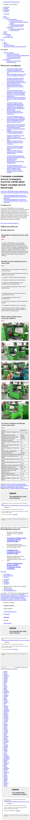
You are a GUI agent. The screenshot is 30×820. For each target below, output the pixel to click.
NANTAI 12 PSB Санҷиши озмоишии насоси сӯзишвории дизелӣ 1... (15, 171)
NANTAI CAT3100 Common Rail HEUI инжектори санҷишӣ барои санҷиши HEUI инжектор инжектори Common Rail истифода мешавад (15, 486)
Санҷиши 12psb (5, 597)
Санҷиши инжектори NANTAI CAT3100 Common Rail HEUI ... (15, 132)
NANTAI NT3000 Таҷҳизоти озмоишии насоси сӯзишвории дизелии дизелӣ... (15, 152)
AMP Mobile (21, 594)
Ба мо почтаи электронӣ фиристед (10, 223)
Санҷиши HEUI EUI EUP (16, 26)
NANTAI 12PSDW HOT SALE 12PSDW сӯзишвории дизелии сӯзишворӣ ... (15, 142)
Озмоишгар (10, 27)
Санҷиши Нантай (23, 596)
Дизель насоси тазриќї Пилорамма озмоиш (15, 46)
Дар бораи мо (7, 34)
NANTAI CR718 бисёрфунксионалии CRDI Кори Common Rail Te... (15, 161)
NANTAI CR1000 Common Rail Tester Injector (16, 488)
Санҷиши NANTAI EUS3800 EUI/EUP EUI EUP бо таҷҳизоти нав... (15, 87)
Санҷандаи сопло (14, 30)
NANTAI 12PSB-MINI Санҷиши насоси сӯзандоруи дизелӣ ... (15, 121)
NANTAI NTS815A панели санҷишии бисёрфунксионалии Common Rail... (15, 112)
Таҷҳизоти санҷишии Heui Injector (9, 596)
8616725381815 (8, 623)
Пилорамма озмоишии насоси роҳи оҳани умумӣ (13, 600)
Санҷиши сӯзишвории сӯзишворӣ (17, 598)
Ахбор (5, 31)
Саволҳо (9, 35)
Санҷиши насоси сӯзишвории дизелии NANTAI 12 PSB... (14, 551)
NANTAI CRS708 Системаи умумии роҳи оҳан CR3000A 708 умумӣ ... (16, 75)
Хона (5, 16)
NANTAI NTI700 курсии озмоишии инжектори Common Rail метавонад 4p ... (16, 99)
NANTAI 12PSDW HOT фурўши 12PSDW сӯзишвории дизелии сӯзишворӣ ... (14, 566)
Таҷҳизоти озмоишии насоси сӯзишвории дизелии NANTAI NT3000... (16, 539)
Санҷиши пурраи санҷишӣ (17, 24)
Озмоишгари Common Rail (17, 29)
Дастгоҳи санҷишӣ (12, 19)
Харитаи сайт (13, 594)
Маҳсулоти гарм (5, 594)
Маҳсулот (6, 18)
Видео (5, 33)
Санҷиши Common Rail (16, 20)
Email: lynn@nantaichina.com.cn (12, 2)
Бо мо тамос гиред (8, 37)
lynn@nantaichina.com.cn (10, 611)
